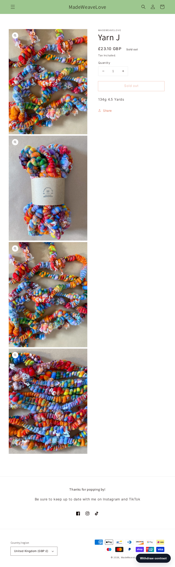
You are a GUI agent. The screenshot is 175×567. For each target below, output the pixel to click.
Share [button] (107, 110)
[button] (13, 7)
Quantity (104, 62)
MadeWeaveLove (131, 557)
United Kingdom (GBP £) (31, 551)
